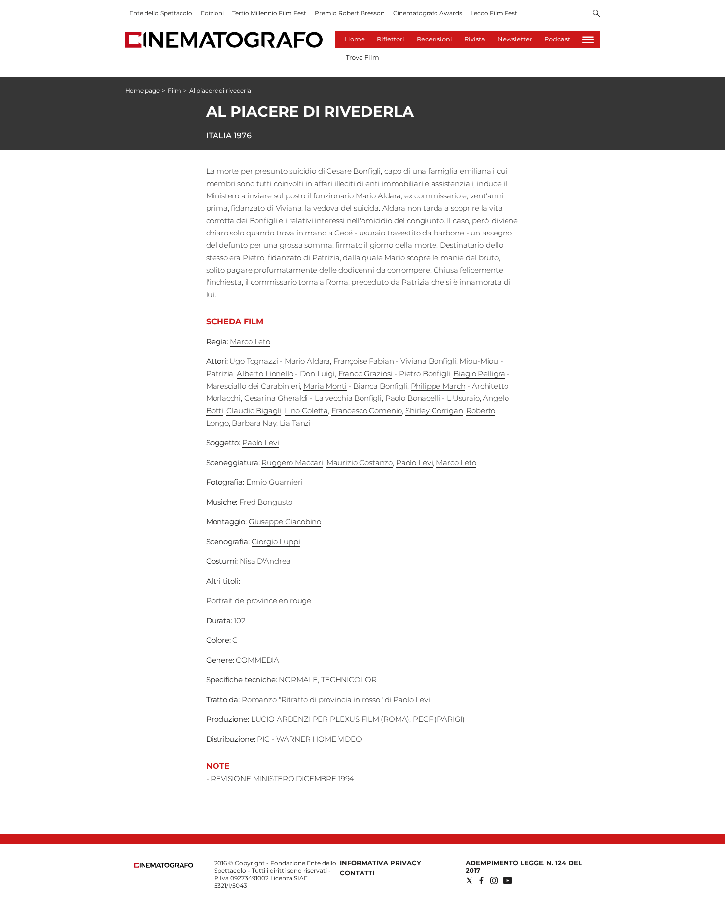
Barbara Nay (254, 423)
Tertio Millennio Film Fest (269, 13)
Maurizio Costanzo (359, 462)
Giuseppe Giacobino (285, 521)
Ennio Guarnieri (274, 482)
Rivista (474, 39)
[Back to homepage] (163, 865)
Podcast (557, 39)
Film (174, 90)
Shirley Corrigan (434, 410)
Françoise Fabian (363, 361)
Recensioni (434, 39)
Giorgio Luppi (276, 541)
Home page (142, 90)
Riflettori (390, 39)
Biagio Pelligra (479, 373)
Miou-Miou (479, 361)
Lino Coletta (306, 410)
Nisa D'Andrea (265, 561)
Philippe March (438, 385)
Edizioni (212, 13)
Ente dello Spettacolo (160, 13)
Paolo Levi (260, 442)
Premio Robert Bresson (350, 13)
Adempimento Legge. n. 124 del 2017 (524, 866)
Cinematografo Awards (427, 13)
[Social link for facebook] (481, 880)
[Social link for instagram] (494, 880)
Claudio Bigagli (253, 410)
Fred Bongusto (265, 502)
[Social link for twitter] (469, 880)
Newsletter (514, 39)
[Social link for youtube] (507, 880)
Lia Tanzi (295, 423)
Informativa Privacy (380, 863)
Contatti (357, 873)
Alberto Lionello (265, 373)
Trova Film (362, 57)
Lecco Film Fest (494, 13)
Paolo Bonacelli (412, 398)
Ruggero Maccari (292, 462)
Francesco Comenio (366, 410)
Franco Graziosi (365, 373)
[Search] (596, 14)
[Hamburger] (588, 39)
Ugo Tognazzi (253, 361)
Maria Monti (324, 385)
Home (355, 39)
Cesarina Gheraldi (276, 398)
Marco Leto (250, 341)
